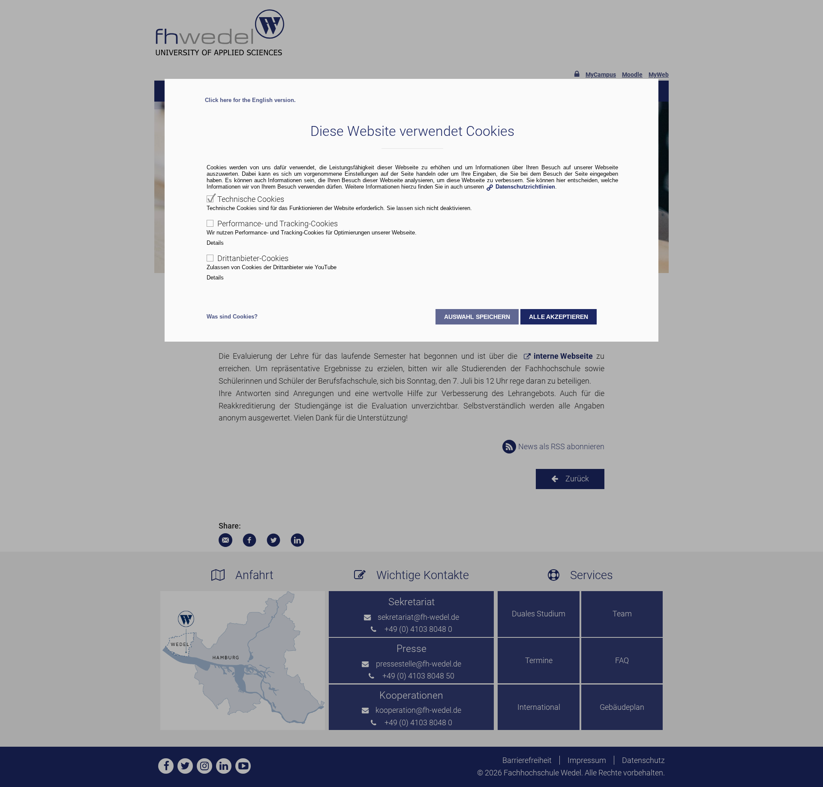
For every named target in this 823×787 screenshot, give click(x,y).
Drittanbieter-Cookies (252, 258)
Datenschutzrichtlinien (525, 186)
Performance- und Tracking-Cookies (277, 223)
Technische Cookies (250, 199)
